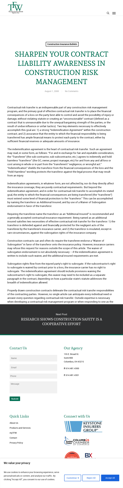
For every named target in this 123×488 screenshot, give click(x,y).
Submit (14, 399)
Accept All (110, 477)
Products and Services (20, 427)
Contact (13, 437)
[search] (108, 13)
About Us (14, 422)
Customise (72, 477)
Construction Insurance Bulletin (62, 44)
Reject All (91, 477)
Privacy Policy (16, 442)
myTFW (13, 432)
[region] (61, 473)
